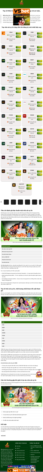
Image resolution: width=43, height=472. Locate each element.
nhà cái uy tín (5, 265)
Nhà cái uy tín (6, 15)
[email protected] (36, 452)
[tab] (21, 246)
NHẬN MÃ (3, 435)
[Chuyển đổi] (2, 412)
